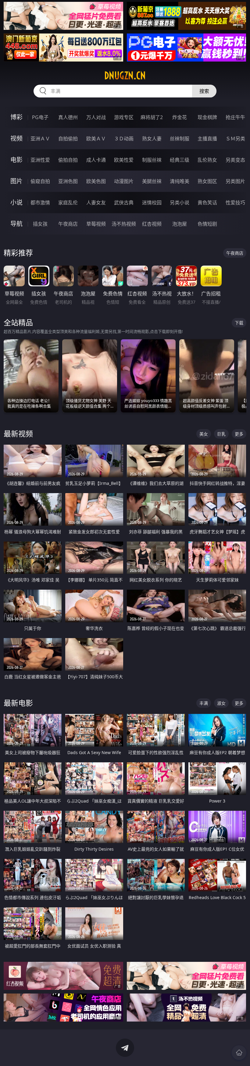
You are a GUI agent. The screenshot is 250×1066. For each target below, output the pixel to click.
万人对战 (96, 117)
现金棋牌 (207, 117)
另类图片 (235, 181)
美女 (203, 434)
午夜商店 (68, 224)
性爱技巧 (235, 202)
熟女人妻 (152, 138)
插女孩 (40, 224)
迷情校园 (152, 202)
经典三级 (179, 160)
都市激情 (40, 202)
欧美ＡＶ (96, 138)
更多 (239, 434)
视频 (16, 138)
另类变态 (235, 160)
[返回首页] (239, 1052)
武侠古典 (124, 202)
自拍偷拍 (68, 138)
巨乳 (221, 434)
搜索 (204, 91)
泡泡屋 (179, 224)
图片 (16, 181)
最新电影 (18, 703)
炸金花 (179, 117)
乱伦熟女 (207, 160)
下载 (239, 323)
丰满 (203, 703)
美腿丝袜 (152, 181)
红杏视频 (152, 224)
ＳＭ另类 (235, 138)
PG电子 (40, 117)
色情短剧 (207, 224)
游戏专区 (124, 117)
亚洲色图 (68, 181)
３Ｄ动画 (124, 138)
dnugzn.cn (125, 75)
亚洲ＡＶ (40, 138)
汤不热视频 (124, 224)
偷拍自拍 (68, 160)
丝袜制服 (179, 138)
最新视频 (18, 434)
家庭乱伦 (68, 202)
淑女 (221, 703)
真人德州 (68, 117)
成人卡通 (96, 160)
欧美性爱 (124, 160)
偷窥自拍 (40, 181)
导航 (16, 224)
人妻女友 (96, 202)
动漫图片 (124, 181)
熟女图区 (207, 181)
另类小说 (179, 202)
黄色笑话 (207, 202)
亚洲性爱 (40, 160)
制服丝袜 (152, 160)
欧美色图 (96, 181)
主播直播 (207, 138)
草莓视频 (96, 224)
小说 (16, 202)
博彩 (16, 117)
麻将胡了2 (152, 117)
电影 (16, 160)
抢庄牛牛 (235, 117)
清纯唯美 (179, 181)
